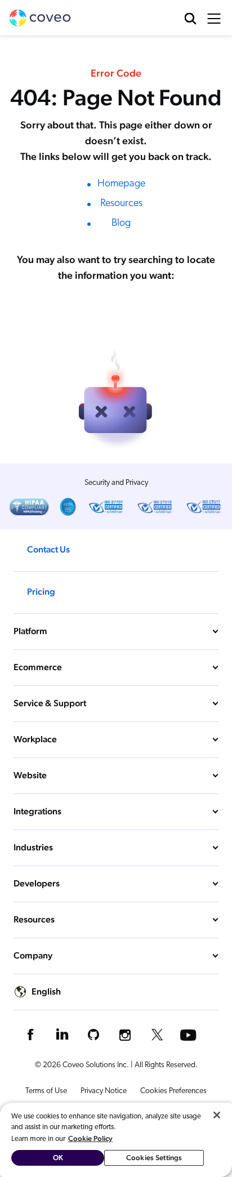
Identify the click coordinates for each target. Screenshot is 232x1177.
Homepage (121, 184)
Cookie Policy (90, 1138)
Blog (121, 224)
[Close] (216, 1115)
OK (58, 1157)
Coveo (40, 18)
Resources (121, 204)
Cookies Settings (154, 1157)
